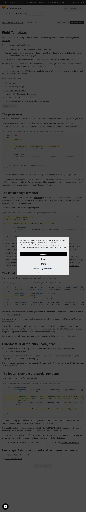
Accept (43, 254)
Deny (43, 259)
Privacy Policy (45, 272)
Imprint (39, 272)
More (43, 264)
